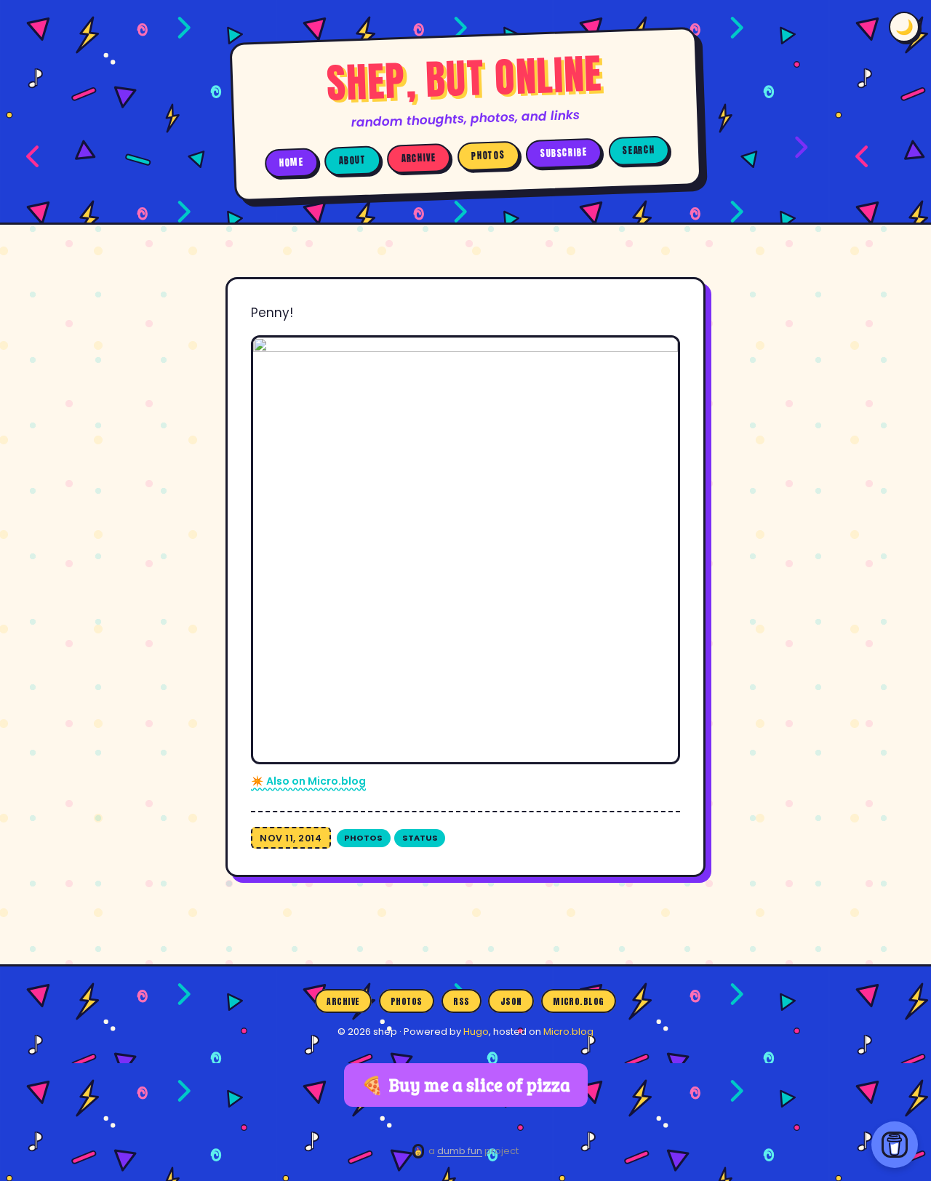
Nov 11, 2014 (290, 838)
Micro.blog (578, 1000)
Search (639, 150)
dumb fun (459, 1151)
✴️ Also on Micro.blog (308, 781)
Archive (418, 158)
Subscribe (564, 153)
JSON (511, 1000)
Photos (488, 156)
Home (291, 162)
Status (420, 838)
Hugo (476, 1031)
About (353, 160)
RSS (461, 1000)
